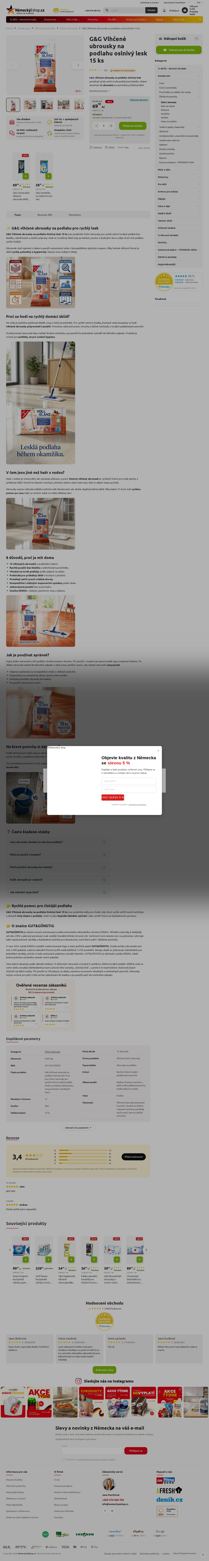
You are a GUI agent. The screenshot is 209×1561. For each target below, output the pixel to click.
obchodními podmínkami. (137, 804)
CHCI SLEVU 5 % (112, 797)
